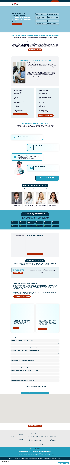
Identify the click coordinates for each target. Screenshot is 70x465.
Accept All (66, 463)
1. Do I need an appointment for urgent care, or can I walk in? (22, 340)
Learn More (16, 204)
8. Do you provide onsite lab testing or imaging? (20, 363)
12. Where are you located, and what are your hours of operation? (23, 377)
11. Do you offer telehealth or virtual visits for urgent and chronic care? (24, 373)
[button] (10, 198)
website (52, 454)
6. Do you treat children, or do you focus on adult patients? (22, 357)
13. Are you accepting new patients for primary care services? (22, 380)
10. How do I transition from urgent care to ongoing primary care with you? (25, 370)
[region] (35, 462)
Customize (61, 463)
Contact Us (14, 43)
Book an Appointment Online (25, 43)
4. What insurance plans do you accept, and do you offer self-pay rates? (25, 350)
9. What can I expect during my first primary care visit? (21, 367)
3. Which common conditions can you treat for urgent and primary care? (25, 347)
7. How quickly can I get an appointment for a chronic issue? (22, 360)
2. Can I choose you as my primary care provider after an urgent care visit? (25, 343)
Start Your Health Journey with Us (47, 178)
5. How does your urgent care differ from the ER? (20, 353)
